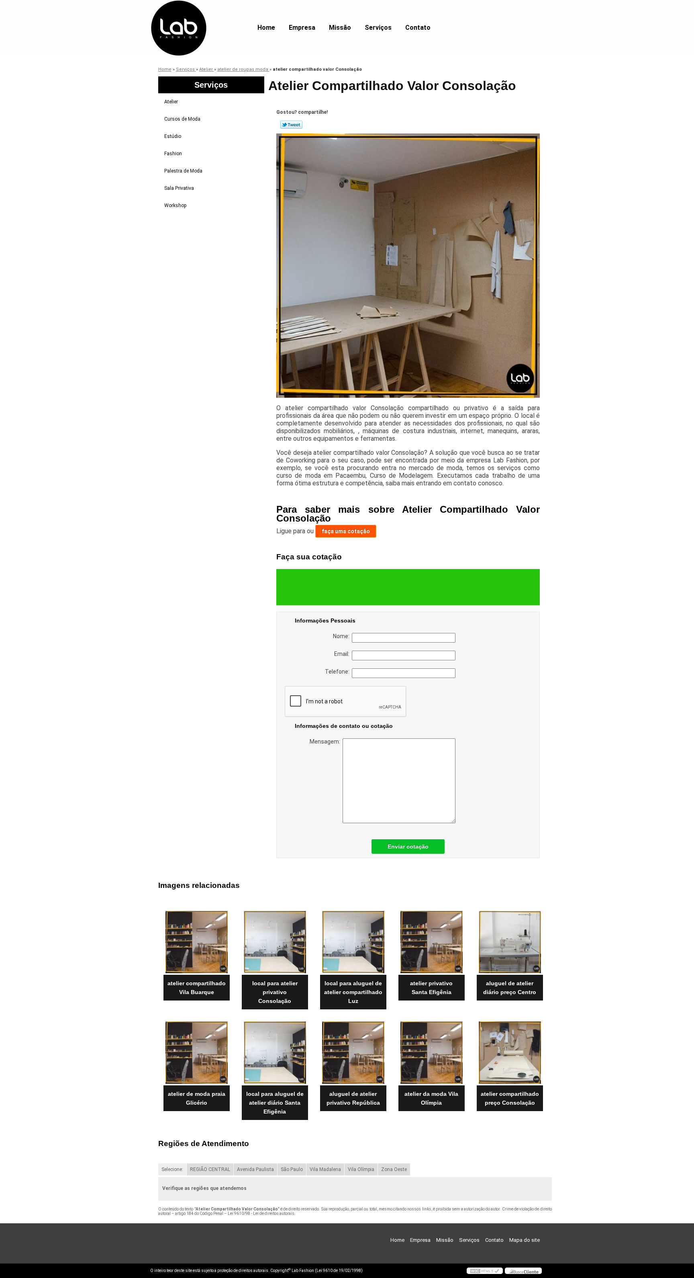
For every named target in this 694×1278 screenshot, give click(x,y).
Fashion (173, 153)
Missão (340, 27)
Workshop (175, 205)
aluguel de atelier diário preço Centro (509, 987)
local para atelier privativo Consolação (275, 992)
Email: (343, 654)
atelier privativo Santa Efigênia (431, 987)
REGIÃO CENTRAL (210, 1169)
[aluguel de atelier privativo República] (353, 1052)
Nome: (342, 636)
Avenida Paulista (255, 1169)
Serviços (378, 27)
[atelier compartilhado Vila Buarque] (196, 942)
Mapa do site (524, 1240)
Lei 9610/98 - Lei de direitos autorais (261, 1213)
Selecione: (172, 1169)
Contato (418, 27)
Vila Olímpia (361, 1169)
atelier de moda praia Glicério (196, 1098)
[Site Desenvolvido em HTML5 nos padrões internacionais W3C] (485, 1271)
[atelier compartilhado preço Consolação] (510, 1052)
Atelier (171, 102)
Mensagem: (326, 741)
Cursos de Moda (182, 119)
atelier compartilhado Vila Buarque (196, 987)
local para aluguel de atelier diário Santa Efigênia (275, 1103)
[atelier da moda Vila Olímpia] (431, 1052)
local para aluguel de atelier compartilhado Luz (353, 992)
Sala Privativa (179, 188)
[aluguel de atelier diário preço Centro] (510, 942)
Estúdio (172, 136)
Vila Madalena (325, 1169)
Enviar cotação (408, 846)
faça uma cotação (346, 531)
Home (266, 27)
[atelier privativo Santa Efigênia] (431, 942)
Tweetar (291, 125)
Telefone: (338, 671)
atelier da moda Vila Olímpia (431, 1098)
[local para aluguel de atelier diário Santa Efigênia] (275, 1052)
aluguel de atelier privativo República (353, 1098)
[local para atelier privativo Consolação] (275, 942)
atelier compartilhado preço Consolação (510, 1098)
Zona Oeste (394, 1169)
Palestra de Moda (183, 171)
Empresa (302, 27)
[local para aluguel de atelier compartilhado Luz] (353, 942)
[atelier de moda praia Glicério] (196, 1052)
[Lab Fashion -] (196, 16)
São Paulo (292, 1169)
